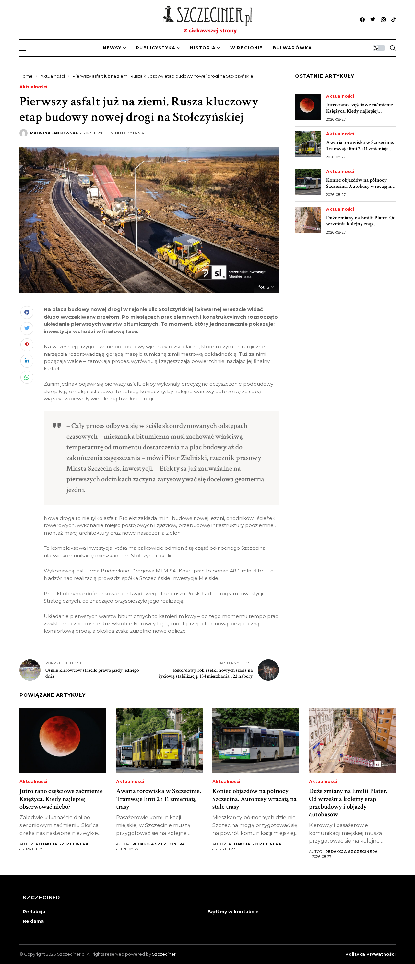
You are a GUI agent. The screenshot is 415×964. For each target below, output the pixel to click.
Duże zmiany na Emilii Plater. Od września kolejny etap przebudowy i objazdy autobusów (361, 227)
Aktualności (53, 75)
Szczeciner (164, 954)
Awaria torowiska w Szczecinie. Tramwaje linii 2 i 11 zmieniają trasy (360, 148)
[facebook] (362, 19)
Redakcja (34, 912)
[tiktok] (393, 19)
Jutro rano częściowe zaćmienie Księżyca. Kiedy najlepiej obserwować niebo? (359, 111)
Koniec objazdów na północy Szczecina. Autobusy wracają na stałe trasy (360, 186)
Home (26, 75)
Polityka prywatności (370, 954)
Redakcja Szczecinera (62, 844)
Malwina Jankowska (54, 133)
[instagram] (383, 19)
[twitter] (372, 20)
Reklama (33, 921)
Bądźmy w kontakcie (233, 912)
